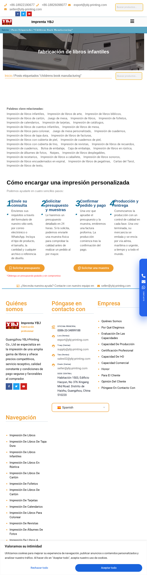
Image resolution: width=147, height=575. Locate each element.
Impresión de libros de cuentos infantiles (33, 127)
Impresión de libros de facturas (71, 135)
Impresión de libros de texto (24, 165)
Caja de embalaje (79, 148)
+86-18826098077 (54, 5)
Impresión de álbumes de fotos (27, 153)
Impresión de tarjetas (56, 122)
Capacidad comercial (115, 363)
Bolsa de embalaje (53, 148)
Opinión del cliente (113, 381)
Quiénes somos (111, 321)
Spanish (67, 407)
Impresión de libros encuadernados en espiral (36, 161)
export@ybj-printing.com (90, 5)
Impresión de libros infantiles (25, 114)
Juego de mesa (57, 118)
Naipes (54, 153)
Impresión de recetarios (22, 157)
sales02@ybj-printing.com (73, 359)
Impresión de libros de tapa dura (27, 135)
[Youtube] (29, 13)
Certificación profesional (117, 350)
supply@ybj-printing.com (73, 349)
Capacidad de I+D (112, 356)
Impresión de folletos (112, 118)
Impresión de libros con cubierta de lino (32, 144)
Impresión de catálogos (88, 122)
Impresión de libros (83, 118)
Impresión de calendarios (23, 122)
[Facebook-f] (17, 13)
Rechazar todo (39, 568)
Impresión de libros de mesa (80, 127)
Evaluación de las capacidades (113, 336)
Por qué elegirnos (112, 327)
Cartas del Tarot (124, 161)
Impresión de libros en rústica (112, 148)
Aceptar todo (109, 568)
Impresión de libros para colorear (28, 131)
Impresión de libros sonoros (101, 157)
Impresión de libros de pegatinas (89, 161)
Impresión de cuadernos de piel (81, 140)
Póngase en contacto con (118, 388)
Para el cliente (110, 375)
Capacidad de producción (117, 344)
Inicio (5, 30)
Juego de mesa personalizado (72, 131)
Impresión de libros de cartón (25, 118)
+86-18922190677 (22, 5)
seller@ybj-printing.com (26, 9)
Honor (105, 369)
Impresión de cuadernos (109, 131)
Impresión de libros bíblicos (103, 114)
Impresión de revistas (74, 144)
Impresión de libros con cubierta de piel (32, 140)
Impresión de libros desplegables (83, 153)
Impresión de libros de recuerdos (113, 144)
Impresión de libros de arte (64, 114)
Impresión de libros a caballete (60, 157)
